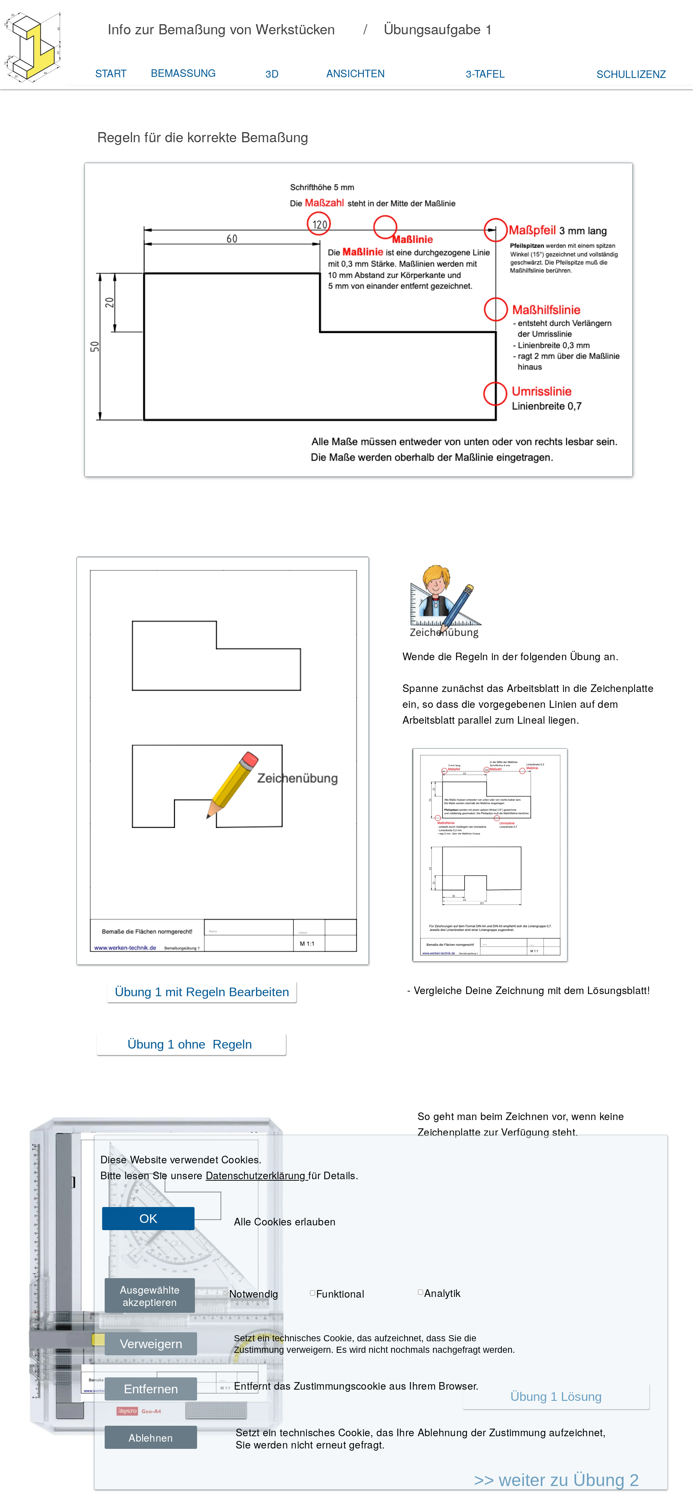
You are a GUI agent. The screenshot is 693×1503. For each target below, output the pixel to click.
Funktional (340, 1293)
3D (272, 73)
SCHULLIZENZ (631, 73)
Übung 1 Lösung (556, 1396)
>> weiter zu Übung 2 (556, 1480)
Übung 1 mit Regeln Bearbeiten (202, 992)
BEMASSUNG (183, 72)
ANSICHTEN (355, 73)
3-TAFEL (485, 73)
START (111, 73)
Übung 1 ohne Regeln (191, 1044)
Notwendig (254, 1293)
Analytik (442, 1292)
